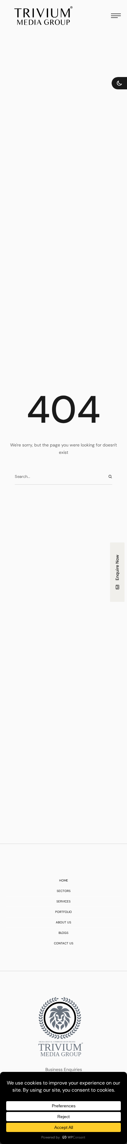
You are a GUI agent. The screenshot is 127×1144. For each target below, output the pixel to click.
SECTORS (64, 891)
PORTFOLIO (63, 912)
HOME (63, 880)
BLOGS (63, 933)
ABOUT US (63, 922)
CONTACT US (63, 943)
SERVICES (63, 901)
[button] (119, 83)
